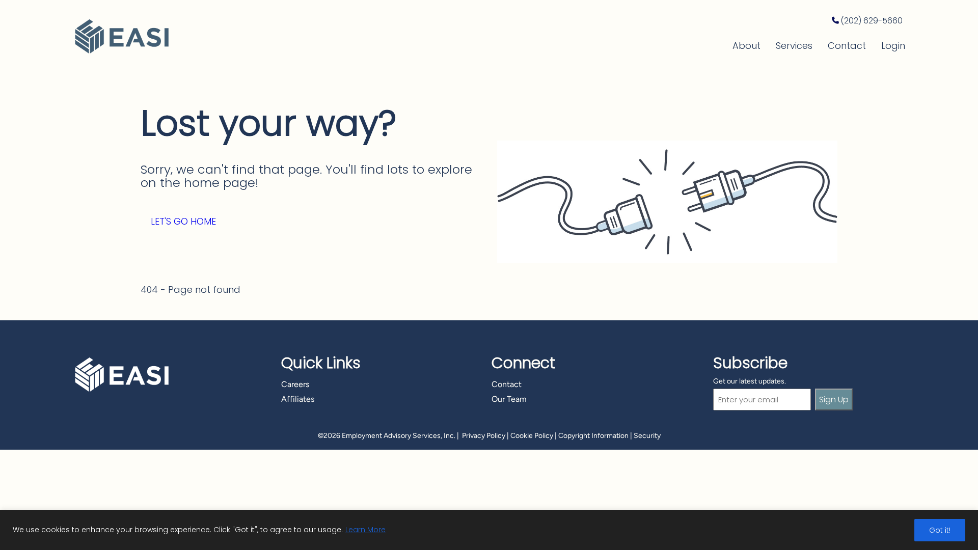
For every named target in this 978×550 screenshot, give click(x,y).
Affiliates (297, 399)
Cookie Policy (531, 435)
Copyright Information (593, 435)
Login (893, 45)
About (746, 45)
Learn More (365, 530)
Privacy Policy (483, 435)
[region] (489, 530)
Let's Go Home (183, 221)
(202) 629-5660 (871, 20)
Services (794, 45)
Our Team (509, 399)
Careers (295, 384)
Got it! (939, 530)
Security (647, 435)
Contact (847, 45)
